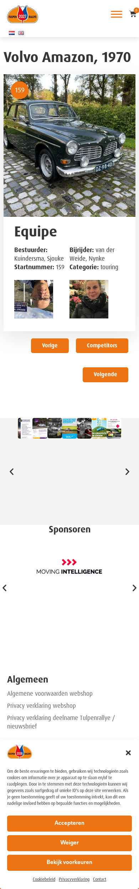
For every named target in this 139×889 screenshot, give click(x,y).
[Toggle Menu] (116, 14)
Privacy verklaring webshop (41, 706)
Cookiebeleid (44, 879)
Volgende (105, 374)
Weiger (69, 843)
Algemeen (27, 679)
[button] (128, 752)
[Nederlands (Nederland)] (12, 33)
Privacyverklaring (74, 879)
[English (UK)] (21, 33)
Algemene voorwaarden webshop (50, 694)
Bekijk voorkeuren (69, 862)
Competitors (102, 345)
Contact (99, 879)
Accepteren (69, 823)
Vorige (50, 345)
